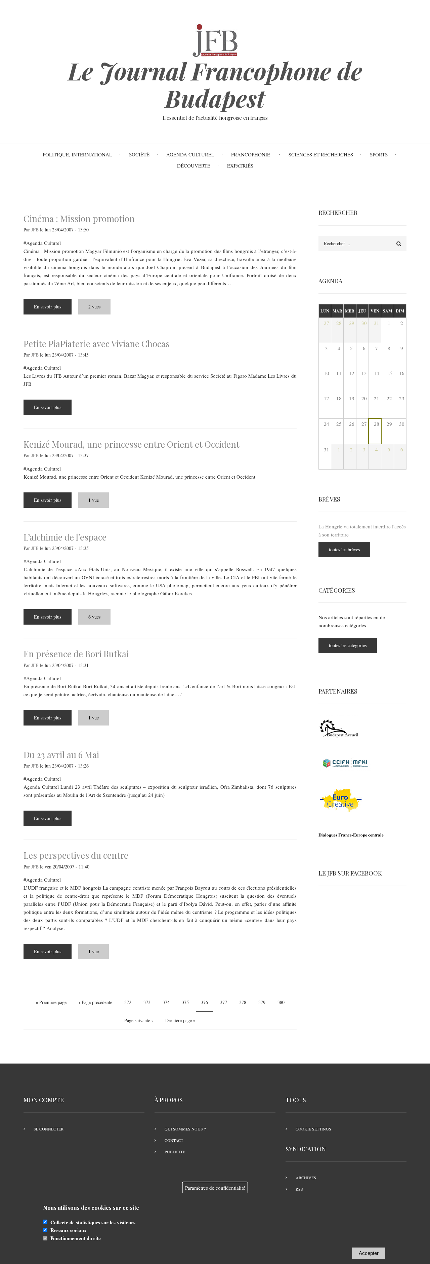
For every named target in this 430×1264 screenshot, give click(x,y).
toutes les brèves (344, 549)
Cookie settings (313, 1128)
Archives (306, 1177)
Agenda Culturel (190, 154)
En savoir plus (53, 308)
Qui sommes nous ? (185, 1128)
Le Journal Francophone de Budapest (215, 84)
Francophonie (251, 154)
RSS (299, 1189)
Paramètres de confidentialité (215, 1187)
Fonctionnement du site (75, 1238)
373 (148, 1002)
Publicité (175, 1151)
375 (186, 1002)
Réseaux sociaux (68, 1230)
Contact (174, 1140)
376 (207, 1004)
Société (139, 154)
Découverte (193, 165)
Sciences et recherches (321, 154)
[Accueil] (215, 39)
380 (282, 1002)
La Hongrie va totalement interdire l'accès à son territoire (362, 530)
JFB (35, 229)
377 (224, 1002)
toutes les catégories (348, 645)
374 (167, 1002)
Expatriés (240, 165)
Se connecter (48, 1128)
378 (243, 1002)
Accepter (369, 1253)
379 (262, 1002)
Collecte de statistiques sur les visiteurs (92, 1222)
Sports (379, 154)
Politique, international (77, 154)
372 (128, 1002)
